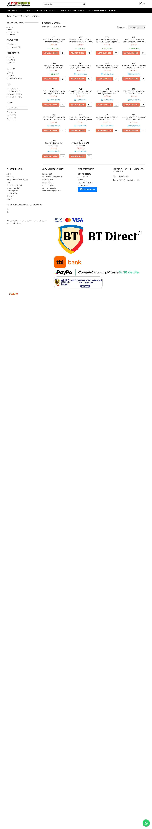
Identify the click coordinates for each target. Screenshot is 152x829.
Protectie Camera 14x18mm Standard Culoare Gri (54, 40)
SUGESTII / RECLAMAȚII (97, 10)
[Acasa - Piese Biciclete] (18, 4)
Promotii (112, 10)
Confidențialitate (12, 191)
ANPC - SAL (10, 177)
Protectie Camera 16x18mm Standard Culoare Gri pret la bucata (80, 40)
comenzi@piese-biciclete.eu (127, 180)
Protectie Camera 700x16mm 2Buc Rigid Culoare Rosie (107, 92)
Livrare (63, 10)
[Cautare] (84, 4)
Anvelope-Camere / (21, 16)
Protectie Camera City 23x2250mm (53, 144)
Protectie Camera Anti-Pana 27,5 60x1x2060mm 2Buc (107, 118)
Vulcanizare (11, 34)
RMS (10, 60)
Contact (54, 10)
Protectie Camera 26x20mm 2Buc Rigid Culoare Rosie (107, 66)
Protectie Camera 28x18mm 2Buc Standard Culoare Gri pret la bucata (134, 40)
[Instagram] (7, 212)
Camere (9, 29)
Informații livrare (48, 182)
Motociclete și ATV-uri (14, 185)
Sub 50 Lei (12, 88)
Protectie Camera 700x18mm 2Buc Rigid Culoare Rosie (80, 92)
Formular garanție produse (51, 191)
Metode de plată (48, 185)
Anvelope (10, 27)
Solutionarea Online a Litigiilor (17, 179)
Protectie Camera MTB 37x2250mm (80, 144)
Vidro (8, 182)
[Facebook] (7, 209)
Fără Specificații (14, 78)
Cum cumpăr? (47, 174)
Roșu (10, 76)
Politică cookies (12, 194)
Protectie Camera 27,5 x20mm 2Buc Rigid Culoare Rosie (134, 66)
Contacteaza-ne (89, 189)
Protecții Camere (12, 32)
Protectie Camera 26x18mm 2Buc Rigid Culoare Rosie (80, 66)
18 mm (11, 112)
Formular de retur (77, 10)
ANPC (9, 174)
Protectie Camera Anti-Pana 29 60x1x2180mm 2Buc (134, 118)
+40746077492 (122, 176)
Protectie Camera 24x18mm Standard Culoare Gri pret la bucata (54, 118)
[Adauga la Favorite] (62, 53)
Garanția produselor (49, 188)
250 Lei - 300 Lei (14, 97)
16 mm (11, 118)
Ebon (10, 57)
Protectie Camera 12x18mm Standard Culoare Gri (134, 92)
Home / (10, 16)
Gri (10, 73)
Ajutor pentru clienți (52, 169)
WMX (10, 63)
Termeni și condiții (13, 188)
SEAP (46, 10)
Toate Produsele (14, 10)
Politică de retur (47, 179)
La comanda (13, 47)
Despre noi (10, 196)
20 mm (11, 115)
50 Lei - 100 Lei (14, 91)
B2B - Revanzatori (34, 10)
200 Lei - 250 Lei (14, 94)
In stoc (11, 44)
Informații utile (14, 169)
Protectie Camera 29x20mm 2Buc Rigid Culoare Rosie (54, 92)
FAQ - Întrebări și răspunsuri (52, 177)
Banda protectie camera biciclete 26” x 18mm (53, 66)
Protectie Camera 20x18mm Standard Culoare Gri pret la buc (107, 40)
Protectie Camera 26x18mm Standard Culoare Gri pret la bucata (80, 118)
